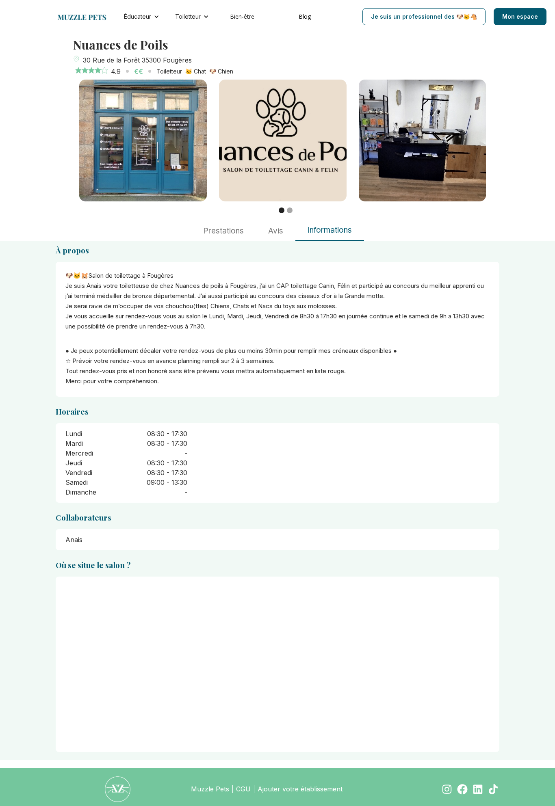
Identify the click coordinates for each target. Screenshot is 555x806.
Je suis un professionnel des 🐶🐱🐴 (424, 16)
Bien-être (242, 16)
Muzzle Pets (210, 789)
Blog (305, 16)
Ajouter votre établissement (300, 789)
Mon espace (520, 16)
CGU (243, 789)
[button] (281, 210)
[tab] (223, 231)
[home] (86, 17)
